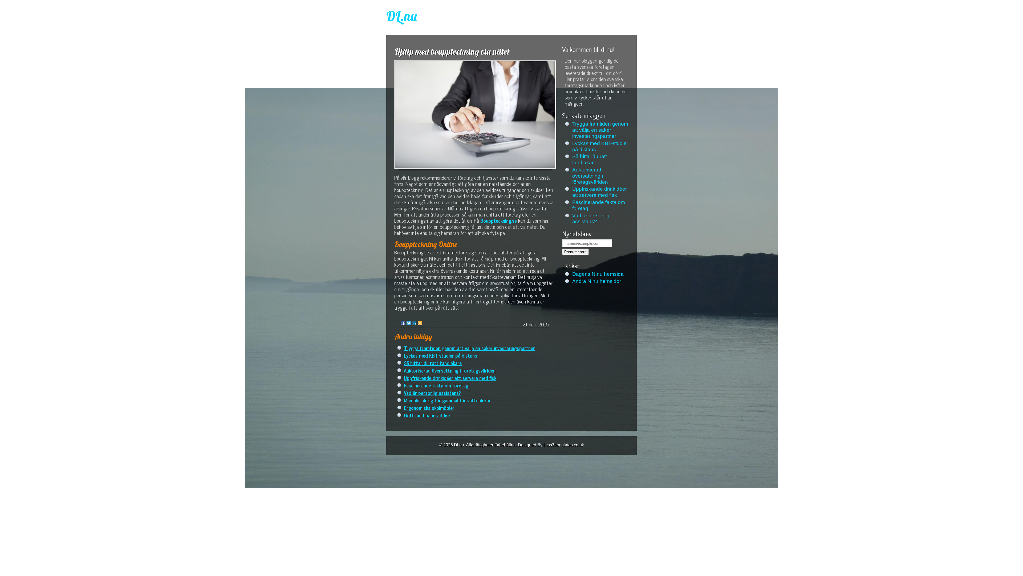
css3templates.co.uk (565, 445)
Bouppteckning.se (498, 220)
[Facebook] (403, 323)
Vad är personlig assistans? (432, 393)
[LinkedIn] (414, 323)
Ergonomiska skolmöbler (429, 407)
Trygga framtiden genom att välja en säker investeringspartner (469, 348)
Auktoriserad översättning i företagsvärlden (450, 370)
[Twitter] (409, 323)
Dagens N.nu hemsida (598, 274)
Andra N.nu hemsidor (596, 281)
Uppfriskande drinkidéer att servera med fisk (450, 378)
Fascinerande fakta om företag (436, 385)
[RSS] (420, 323)
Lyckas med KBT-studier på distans (440, 355)
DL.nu (401, 16)
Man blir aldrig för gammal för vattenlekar (447, 400)
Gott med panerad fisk (427, 415)
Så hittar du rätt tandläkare (433, 363)
